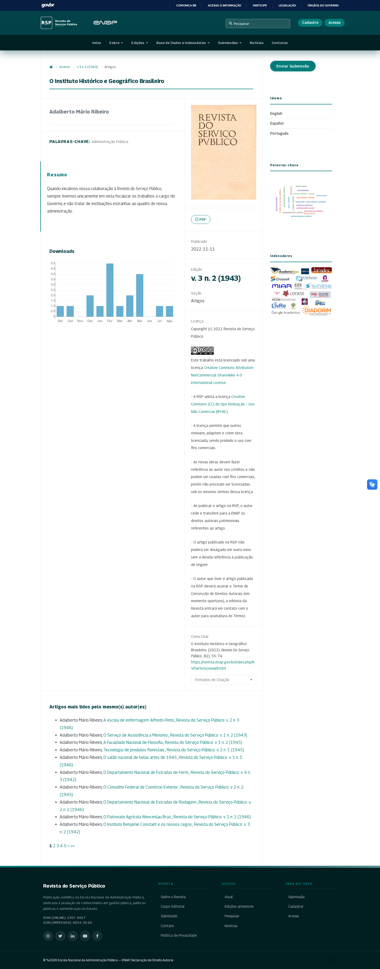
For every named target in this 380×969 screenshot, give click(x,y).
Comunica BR (186, 5)
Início (96, 43)
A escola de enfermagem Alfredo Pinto (139, 720)
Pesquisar (241, 23)
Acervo (64, 67)
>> (73, 845)
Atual (229, 897)
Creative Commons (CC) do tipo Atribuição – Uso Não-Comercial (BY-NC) (223, 404)
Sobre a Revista (173, 897)
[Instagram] (48, 936)
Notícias (256, 43)
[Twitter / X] (60, 936)
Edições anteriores (239, 906)
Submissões (228, 43)
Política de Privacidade (179, 935)
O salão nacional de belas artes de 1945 (140, 757)
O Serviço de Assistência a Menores (136, 735)
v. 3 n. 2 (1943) (87, 67)
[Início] (51, 67)
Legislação (287, 5)
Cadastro (310, 22)
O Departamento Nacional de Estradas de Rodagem (150, 802)
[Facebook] (97, 936)
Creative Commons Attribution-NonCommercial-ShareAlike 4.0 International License (223, 375)
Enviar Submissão (292, 66)
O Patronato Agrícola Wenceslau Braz (137, 816)
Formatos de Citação (212, 679)
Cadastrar (295, 906)
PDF (202, 219)
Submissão (169, 916)
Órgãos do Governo (323, 5)
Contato (167, 926)
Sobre (114, 43)
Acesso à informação (224, 5)
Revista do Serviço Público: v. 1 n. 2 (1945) (203, 742)
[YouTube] (85, 936)
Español (277, 123)
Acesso (334, 22)
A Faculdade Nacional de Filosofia (133, 742)
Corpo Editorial (173, 906)
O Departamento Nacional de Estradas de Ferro (146, 772)
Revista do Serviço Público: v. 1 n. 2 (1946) (212, 816)
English (276, 113)
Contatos (280, 43)
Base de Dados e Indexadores (181, 43)
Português (279, 133)
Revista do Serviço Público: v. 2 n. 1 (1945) (205, 749)
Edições (138, 43)
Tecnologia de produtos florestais (134, 749)
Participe (260, 5)
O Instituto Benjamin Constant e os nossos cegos (148, 824)
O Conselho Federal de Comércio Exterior (141, 787)
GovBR (47, 5)
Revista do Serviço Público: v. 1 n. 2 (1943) (208, 735)
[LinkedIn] (73, 936)
